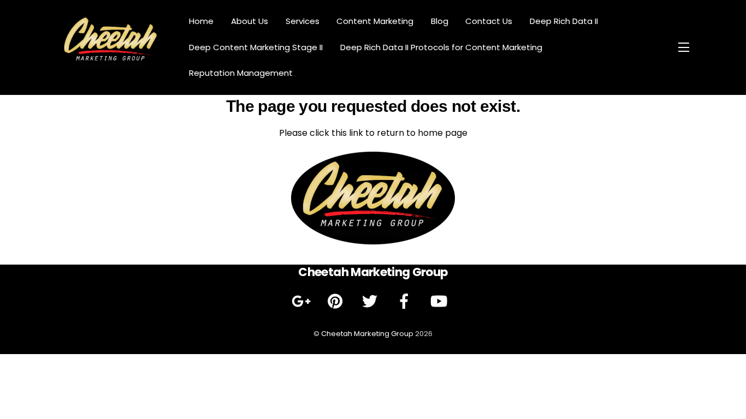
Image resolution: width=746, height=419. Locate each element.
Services (302, 21)
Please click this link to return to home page (373, 133)
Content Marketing (374, 21)
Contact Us (488, 21)
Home (201, 21)
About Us (249, 21)
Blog (439, 21)
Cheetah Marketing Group (367, 333)
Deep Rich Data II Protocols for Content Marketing (441, 47)
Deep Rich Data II (564, 21)
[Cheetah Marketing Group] (110, 67)
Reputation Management (241, 73)
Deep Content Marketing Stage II (256, 47)
